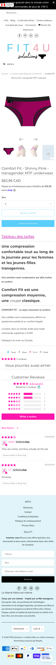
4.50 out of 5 (36, 383)
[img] (9, 437)
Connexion (30, 25)
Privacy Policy (28, 525)
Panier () (45, 25)
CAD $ (36, 628)
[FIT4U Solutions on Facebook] (20, 35)
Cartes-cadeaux (44, 20)
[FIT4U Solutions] (28, 51)
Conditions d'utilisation (28, 516)
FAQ (6, 20)
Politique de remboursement (28, 521)
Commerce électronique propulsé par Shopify (34, 639)
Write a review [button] (28, 416)
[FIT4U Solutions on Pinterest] (25, 35)
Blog (12, 20)
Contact (28, 512)
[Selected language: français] (54, 663)
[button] (9, 359)
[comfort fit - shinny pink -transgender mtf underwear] (28, 110)
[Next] (35, 139)
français (19, 628)
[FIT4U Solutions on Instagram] (31, 35)
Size (4, 197)
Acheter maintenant (28, 223)
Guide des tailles (25, 20)
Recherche (28, 507)
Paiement (28, 29)
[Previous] (20, 139)
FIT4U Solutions (15, 637)
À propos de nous (14, 25)
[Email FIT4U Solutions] (36, 35)
